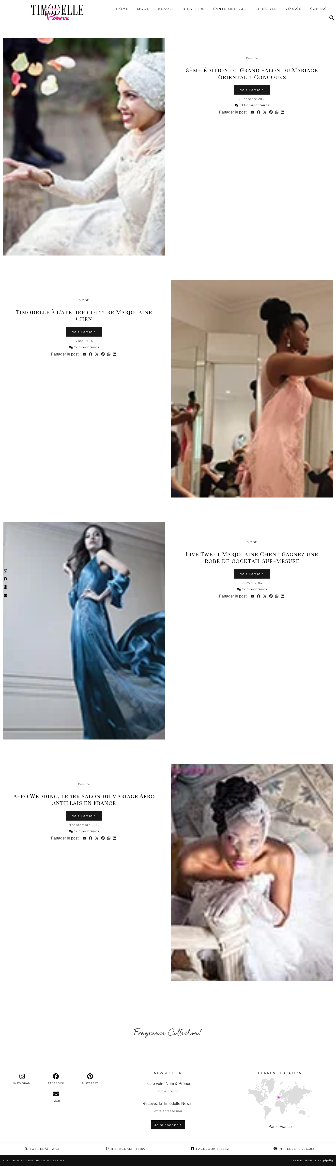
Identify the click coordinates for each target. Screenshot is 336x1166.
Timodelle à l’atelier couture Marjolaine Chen (84, 315)
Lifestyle (266, 9)
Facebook (212, 1149)
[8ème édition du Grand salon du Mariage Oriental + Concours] (84, 147)
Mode (143, 9)
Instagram (128, 1149)
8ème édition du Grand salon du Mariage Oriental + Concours (252, 73)
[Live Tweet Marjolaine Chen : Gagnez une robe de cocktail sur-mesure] (84, 630)
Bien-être (194, 9)
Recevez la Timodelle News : (167, 1103)
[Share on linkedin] (282, 112)
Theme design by (311, 1160)
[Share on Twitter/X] (265, 112)
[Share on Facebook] (259, 112)
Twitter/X (44, 1149)
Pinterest (295, 1149)
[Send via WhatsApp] (277, 112)
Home (122, 9)
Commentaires (86, 347)
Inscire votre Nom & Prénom (167, 1083)
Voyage (293, 9)
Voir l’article (252, 90)
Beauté (166, 9)
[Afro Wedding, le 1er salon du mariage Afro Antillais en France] (252, 872)
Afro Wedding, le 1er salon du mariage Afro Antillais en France (84, 799)
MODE (84, 300)
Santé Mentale (230, 9)
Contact (319, 9)
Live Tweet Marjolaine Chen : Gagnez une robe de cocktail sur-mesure (252, 557)
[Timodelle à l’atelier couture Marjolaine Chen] (252, 389)
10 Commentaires (254, 105)
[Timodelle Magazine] (57, 12)
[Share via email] (252, 112)
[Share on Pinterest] (271, 112)
